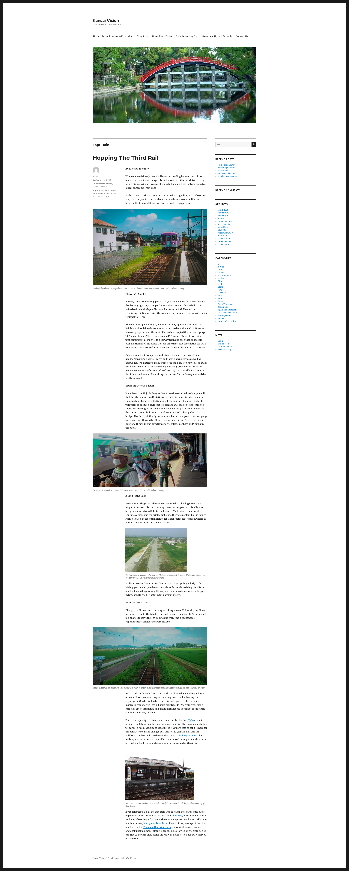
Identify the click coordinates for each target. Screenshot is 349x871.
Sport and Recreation (227, 313)
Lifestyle (222, 293)
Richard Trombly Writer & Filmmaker (113, 36)
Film (220, 281)
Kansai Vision (106, 20)
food (220, 284)
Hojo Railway (98, 190)
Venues (221, 318)
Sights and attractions (227, 310)
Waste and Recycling (227, 321)
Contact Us (242, 36)
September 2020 (225, 233)
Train (108, 196)
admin (95, 176)
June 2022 (222, 218)
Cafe (220, 270)
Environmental (99, 184)
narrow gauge (99, 193)
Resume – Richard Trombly (217, 36)
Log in (220, 341)
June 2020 (222, 236)
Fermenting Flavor (226, 165)
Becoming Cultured (226, 168)
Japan (107, 190)
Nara (220, 298)
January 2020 (224, 238)
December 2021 (225, 221)
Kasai (113, 190)
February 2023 (224, 216)
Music (220, 295)
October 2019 (223, 244)
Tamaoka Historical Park (157, 827)
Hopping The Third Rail (125, 157)
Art (219, 264)
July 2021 (222, 230)
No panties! (223, 171)
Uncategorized (224, 315)
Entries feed (223, 344)
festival (221, 278)
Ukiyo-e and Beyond (227, 173)
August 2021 (223, 227)
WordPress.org (224, 349)
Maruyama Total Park (155, 823)
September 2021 (225, 224)
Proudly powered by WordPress (121, 858)
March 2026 (223, 210)
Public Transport (100, 186)
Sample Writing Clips (187, 36)
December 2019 (224, 241)
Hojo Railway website (184, 735)
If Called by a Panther (227, 176)
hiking (220, 287)
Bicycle (221, 267)
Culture (221, 272)
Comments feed (225, 347)
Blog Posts (142, 36)
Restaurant (223, 307)
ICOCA (190, 720)
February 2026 (224, 213)
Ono (108, 193)
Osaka (220, 301)
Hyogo (109, 184)
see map (177, 815)
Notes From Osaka (162, 36)
